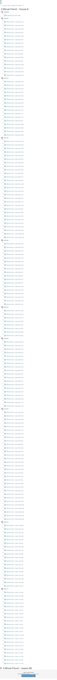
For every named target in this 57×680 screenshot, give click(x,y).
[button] (1, 1)
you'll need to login (34, 674)
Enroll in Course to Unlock (28, 676)
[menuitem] (1, 3)
